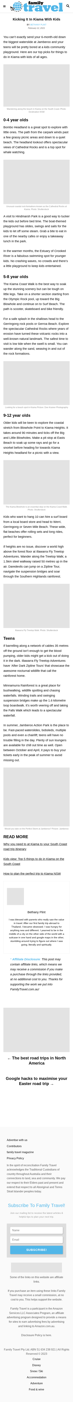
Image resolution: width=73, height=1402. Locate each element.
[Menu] (5, 6)
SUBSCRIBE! (36, 1250)
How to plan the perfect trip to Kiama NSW (32, 873)
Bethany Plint (38, 25)
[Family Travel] (36, 6)
